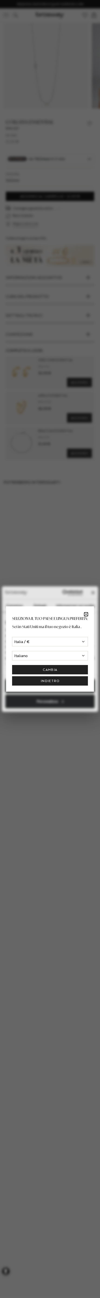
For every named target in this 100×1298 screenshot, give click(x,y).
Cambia (50, 669)
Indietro (50, 681)
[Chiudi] (86, 614)
